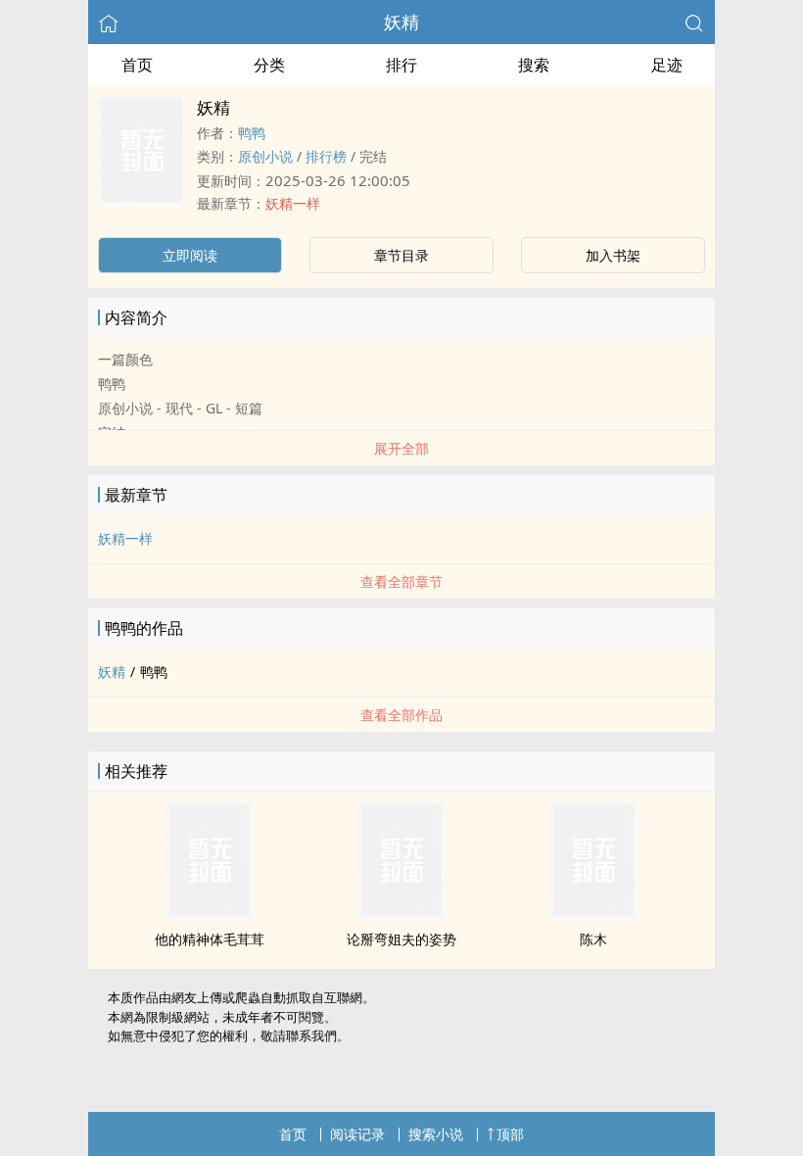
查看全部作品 (401, 714)
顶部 (510, 1134)
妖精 (401, 21)
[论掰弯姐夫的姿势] (401, 913)
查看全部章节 (401, 581)
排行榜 (326, 156)
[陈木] (593, 913)
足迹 (667, 64)
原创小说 (265, 156)
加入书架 (613, 255)
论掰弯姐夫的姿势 (401, 939)
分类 (269, 64)
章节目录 (401, 255)
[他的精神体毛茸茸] (209, 913)
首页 (137, 64)
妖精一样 (292, 203)
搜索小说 (435, 1134)
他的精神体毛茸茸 (209, 939)
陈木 (593, 939)
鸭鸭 (251, 132)
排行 (401, 64)
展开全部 (401, 448)
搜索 (533, 64)
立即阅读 (190, 255)
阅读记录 (357, 1134)
